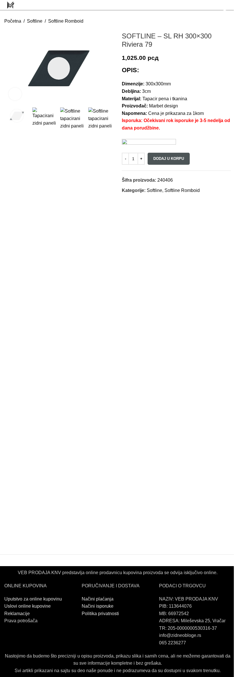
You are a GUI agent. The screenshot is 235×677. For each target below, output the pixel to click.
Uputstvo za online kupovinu (33, 598)
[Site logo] (10, 4)
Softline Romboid (65, 21)
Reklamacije (17, 613)
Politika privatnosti (100, 613)
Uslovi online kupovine (27, 606)
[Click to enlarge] (15, 94)
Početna (12, 21)
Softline (34, 21)
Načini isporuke (97, 606)
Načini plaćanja (97, 598)
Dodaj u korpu (168, 158)
